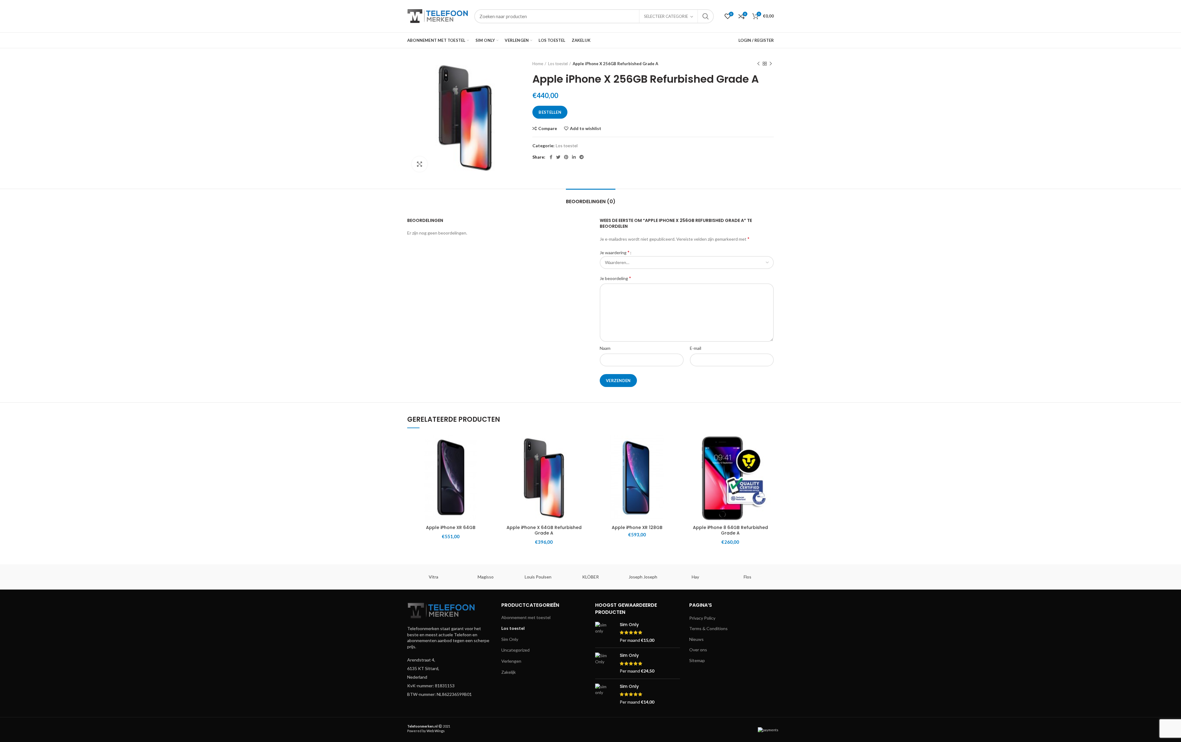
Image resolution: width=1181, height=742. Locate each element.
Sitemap (697, 660)
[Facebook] (551, 157)
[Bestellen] (489, 458)
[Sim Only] (605, 632)
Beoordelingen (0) (590, 201)
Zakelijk (508, 672)
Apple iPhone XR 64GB (450, 527)
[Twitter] (558, 157)
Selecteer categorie (666, 16)
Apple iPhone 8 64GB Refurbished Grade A (730, 530)
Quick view (489, 472)
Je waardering (615, 252)
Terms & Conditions (708, 628)
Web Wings (436, 731)
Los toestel (558, 63)
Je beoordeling (615, 278)
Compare (547, 128)
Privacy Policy (702, 618)
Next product (771, 64)
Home (537, 63)
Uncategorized (515, 650)
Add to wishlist (585, 128)
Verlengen (511, 661)
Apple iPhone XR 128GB (637, 527)
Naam (605, 348)
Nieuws (696, 639)
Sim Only (509, 639)
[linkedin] (574, 157)
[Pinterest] (566, 157)
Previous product (758, 64)
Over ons (698, 649)
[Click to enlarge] (419, 164)
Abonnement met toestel (526, 617)
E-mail (695, 348)
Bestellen (550, 112)
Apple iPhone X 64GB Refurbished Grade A (544, 530)
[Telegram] (582, 157)
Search (705, 16)
